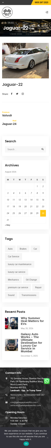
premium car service (18, 287)
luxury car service (16, 271)
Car (35, 248)
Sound (11, 295)
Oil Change (31, 279)
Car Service (13, 256)
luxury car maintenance (19, 264)
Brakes (23, 248)
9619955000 (29, 394)
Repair (38, 287)
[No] (47, 437)
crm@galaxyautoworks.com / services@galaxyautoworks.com (25, 404)
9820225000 (16, 394)
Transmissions (29, 295)
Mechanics (13, 279)
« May (7, 225)
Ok (26, 444)
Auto (10, 248)
